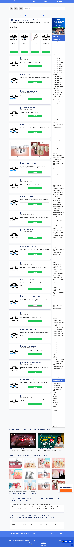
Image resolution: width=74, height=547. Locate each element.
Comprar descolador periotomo (57, 114)
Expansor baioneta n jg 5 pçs (58, 212)
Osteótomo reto (56, 311)
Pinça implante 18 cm (57, 320)
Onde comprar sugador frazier (57, 303)
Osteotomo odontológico (57, 155)
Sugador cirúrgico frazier (57, 240)
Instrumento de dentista (57, 387)
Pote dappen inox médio (57, 348)
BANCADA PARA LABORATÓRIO (56, 411)
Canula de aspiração (28, 15)
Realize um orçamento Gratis (65, 490)
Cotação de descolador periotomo (57, 153)
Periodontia (55, 404)
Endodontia (55, 398)
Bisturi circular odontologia (58, 70)
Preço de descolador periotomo (57, 357)
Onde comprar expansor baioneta (57, 283)
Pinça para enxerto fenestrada (56, 325)
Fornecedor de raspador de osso (58, 258)
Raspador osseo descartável (58, 54)
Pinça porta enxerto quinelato (56, 51)
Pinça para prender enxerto (58, 329)
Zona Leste (33, 504)
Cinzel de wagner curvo (57, 80)
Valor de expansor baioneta (58, 252)
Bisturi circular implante (57, 68)
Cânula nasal (55, 420)
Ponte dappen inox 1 (57, 342)
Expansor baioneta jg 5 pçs (58, 206)
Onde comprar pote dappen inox (58, 296)
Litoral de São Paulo (47, 504)
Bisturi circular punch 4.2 (57, 72)
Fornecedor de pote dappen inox (58, 255)
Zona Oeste (24, 504)
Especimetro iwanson (57, 200)
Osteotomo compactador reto (57, 306)
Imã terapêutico (56, 413)
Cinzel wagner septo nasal (58, 105)
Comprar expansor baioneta (58, 119)
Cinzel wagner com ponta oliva (58, 97)
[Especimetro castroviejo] (14, 37)
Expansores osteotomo (57, 214)
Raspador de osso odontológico (56, 224)
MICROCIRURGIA (56, 402)
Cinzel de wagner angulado (58, 78)
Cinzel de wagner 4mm (57, 76)
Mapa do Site (60, 533)
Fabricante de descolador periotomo (57, 221)
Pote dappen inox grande (58, 346)
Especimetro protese (57, 204)
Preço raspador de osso (57, 370)
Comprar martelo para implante (57, 135)
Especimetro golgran (57, 94)
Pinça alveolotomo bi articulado (57, 317)
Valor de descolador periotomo (56, 247)
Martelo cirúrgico (56, 99)
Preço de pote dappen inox (58, 366)
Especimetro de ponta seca (58, 190)
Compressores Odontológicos (55, 426)
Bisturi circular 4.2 (56, 58)
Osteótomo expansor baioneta (57, 309)
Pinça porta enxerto (56, 166)
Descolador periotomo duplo (58, 168)
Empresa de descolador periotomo (57, 177)
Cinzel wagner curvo (57, 46)
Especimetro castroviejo (57, 117)
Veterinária (55, 408)
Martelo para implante (57, 275)
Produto (45, 1)
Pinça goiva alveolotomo (57, 159)
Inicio (34, 1)
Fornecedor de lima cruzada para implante (58, 243)
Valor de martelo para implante (57, 267)
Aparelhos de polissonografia (58, 417)
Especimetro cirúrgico (57, 132)
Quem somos (59, 1)
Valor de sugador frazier (57, 277)
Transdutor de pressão (57, 415)
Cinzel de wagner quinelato (58, 86)
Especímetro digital (56, 88)
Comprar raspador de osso (58, 144)
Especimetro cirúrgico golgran (57, 186)
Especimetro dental (56, 48)
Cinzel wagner (55, 196)
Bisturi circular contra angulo (58, 62)
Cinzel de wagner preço (57, 82)
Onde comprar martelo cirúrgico (57, 290)
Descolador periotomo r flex (58, 172)
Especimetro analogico (57, 146)
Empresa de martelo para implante (58, 182)
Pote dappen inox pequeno (58, 350)
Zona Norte (19, 504)
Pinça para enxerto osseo (58, 327)
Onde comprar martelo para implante (58, 293)
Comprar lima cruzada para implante (58, 125)
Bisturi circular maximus (12, 15)
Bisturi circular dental (57, 64)
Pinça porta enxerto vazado (58, 333)
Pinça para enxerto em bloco (58, 322)
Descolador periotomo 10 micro (58, 164)
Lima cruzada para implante (58, 264)
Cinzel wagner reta (56, 101)
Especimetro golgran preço (58, 194)
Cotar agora (13, 51)
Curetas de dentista (56, 385)
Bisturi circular (55, 103)
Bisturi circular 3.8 (56, 56)
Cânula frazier (55, 74)
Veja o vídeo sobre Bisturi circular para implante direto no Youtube (50, 450)
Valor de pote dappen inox (58, 269)
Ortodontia (55, 406)
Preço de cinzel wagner (57, 354)
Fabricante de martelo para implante (58, 228)
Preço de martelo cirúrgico (58, 361)
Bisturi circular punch (57, 138)
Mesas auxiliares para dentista (57, 390)
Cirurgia (54, 392)
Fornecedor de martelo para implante (58, 250)
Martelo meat (55, 271)
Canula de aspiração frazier (58, 192)
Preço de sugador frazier (57, 368)
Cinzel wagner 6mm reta (57, 92)
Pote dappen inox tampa (57, 352)
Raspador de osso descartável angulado (57, 376)
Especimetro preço (56, 150)
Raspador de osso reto (57, 230)
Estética (54, 400)
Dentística (55, 396)
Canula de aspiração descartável (57, 128)
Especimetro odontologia (57, 111)
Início (44, 533)
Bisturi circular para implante (58, 44)
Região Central (13, 504)
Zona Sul (29, 504)
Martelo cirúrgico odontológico (21, 15)
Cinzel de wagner (56, 142)
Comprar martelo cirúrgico (58, 130)
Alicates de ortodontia (57, 383)
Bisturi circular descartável (58, 66)
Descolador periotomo (57, 161)
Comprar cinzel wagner (57, 109)
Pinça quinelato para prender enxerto (58, 339)
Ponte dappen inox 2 (57, 344)
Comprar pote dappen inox (58, 140)
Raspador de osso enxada (58, 218)
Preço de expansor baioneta (58, 359)
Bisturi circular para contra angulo (58, 42)
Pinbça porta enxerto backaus (57, 314)
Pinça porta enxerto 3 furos (58, 331)
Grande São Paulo (40, 504)
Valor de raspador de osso (58, 273)
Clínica (54, 394)
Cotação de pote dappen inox (58, 157)
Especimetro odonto (57, 107)
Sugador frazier (56, 216)
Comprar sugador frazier (57, 148)
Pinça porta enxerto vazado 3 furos (58, 336)
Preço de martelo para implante (57, 364)
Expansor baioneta (45, 15)
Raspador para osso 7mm (58, 235)
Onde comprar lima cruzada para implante (58, 286)
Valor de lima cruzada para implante (37, 15)
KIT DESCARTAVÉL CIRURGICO (56, 422)
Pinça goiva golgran (56, 208)
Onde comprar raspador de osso (58, 299)
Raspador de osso (56, 170)
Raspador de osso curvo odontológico (57, 373)
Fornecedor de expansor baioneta (57, 238)
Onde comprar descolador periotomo (58, 280)
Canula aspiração (56, 180)
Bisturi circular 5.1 (56, 60)
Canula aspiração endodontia (58, 188)
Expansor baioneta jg (57, 202)
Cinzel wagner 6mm (56, 90)
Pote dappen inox (56, 210)
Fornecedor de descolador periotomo (58, 233)
